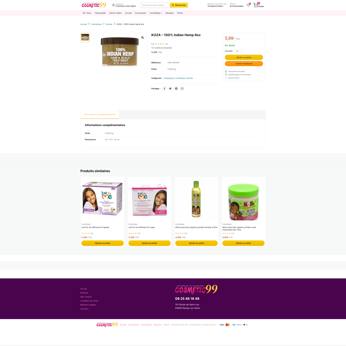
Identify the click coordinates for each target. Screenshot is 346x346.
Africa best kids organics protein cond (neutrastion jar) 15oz (239, 228)
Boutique (84, 293)
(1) (166, 44)
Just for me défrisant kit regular (95, 227)
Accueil (128, 13)
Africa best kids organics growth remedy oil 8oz (196, 227)
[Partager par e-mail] (182, 88)
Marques (170, 13)
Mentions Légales (88, 305)
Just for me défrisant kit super (141, 227)
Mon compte (86, 297)
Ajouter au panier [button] (102, 243)
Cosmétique (155, 13)
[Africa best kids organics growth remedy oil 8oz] (196, 198)
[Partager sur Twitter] (170, 88)
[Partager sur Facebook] (164, 88)
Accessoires (140, 13)
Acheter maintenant (244, 63)
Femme (189, 78)
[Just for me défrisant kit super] (150, 198)
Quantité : (229, 51)
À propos (84, 309)
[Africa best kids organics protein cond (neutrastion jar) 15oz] (244, 198)
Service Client (115, 13)
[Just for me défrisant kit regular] (103, 198)
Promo (180, 13)
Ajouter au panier (244, 57)
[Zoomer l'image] (142, 37)
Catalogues (169, 78)
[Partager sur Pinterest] (176, 88)
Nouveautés (100, 13)
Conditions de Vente (89, 301)
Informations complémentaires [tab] (99, 114)
